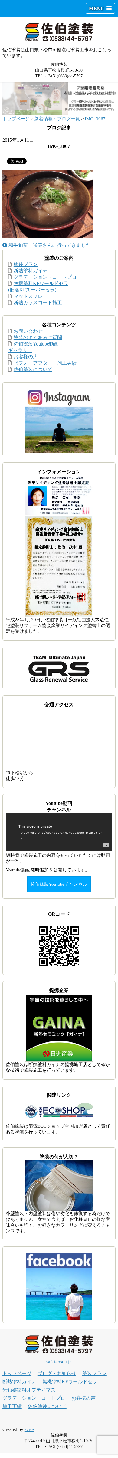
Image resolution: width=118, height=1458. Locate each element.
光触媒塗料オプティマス (29, 1389)
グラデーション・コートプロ (45, 277)
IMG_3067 (95, 118)
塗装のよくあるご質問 (38, 337)
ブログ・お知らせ (57, 1373)
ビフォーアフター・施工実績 (45, 363)
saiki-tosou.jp (59, 1361)
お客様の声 (26, 356)
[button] (100, 8)
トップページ (16, 118)
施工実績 (12, 1406)
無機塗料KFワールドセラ (69, 1381)
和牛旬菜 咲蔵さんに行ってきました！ (51, 245)
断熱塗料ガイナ (31, 270)
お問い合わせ (28, 331)
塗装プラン (26, 264)
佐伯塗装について (33, 369)
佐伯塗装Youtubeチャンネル (59, 884)
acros (29, 1429)
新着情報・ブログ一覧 (57, 118)
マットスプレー (31, 296)
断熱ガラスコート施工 (38, 302)
